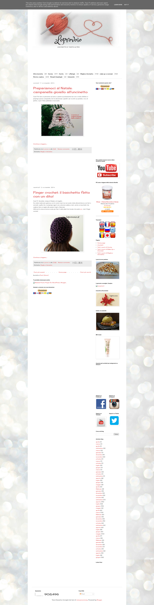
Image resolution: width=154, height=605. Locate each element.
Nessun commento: (64, 149)
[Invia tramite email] (73, 149)
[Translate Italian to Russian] (107, 232)
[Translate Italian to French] (107, 226)
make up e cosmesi (106, 74)
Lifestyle (72, 74)
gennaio (98, 452)
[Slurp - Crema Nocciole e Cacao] (107, 185)
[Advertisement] (73, 64)
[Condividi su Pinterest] (81, 149)
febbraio (98, 489)
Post (83, 594)
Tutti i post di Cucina (104, 247)
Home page (62, 272)
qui (81, 209)
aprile (98, 442)
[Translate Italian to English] (101, 226)
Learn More (118, 4)
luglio (98, 465)
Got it (126, 4)
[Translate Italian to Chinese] (112, 237)
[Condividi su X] (77, 149)
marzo (98, 444)
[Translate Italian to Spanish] (112, 226)
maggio (98, 484)
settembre (99, 448)
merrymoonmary (82, 600)
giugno (98, 467)
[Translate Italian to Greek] (112, 232)
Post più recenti (39, 272)
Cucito (61, 74)
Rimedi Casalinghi (56, 77)
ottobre (98, 459)
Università (71, 77)
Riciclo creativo (38, 77)
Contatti (100, 245)
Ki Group (107, 205)
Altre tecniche (38, 74)
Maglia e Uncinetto (86, 74)
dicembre (99, 454)
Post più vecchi (85, 272)
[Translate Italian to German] (101, 232)
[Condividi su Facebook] (79, 149)
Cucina (50, 74)
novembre (99, 457)
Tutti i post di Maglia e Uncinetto (105, 253)
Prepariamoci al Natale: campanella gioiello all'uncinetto (60, 90)
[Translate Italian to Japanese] (107, 237)
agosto (98, 478)
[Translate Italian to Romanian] (101, 237)
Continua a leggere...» (40, 144)
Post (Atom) (44, 275)
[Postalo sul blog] (75, 149)
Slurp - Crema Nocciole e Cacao (107, 202)
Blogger (99, 600)
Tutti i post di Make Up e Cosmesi (105, 250)
